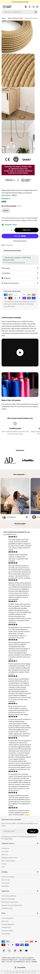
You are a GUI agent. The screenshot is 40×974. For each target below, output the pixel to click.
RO (17, 972)
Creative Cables (10, 957)
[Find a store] (26, 7)
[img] (19, 537)
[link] (9, 460)
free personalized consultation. (17, 262)
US (31, 972)
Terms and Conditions (27, 836)
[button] (6, 198)
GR (29, 971)
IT (5, 972)
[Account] (29, 7)
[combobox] (20, 12)
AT (4, 971)
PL (13, 972)
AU (1, 971)
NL (10, 972)
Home (4, 18)
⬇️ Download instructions (12, 250)
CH (10, 971)
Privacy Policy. (8, 838)
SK (20, 972)
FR (26, 971)
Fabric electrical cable (15, 18)
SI (25, 972)
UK (28, 972)
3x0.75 (6, 210)
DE (16, 971)
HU (35, 971)
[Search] (36, 12)
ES (23, 971)
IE (38, 971)
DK (20, 971)
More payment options (20, 240)
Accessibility (21, 967)
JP (7, 972)
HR (32, 971)
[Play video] (20, 352)
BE (7, 971)
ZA (34, 972)
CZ (13, 971)
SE (23, 972)
